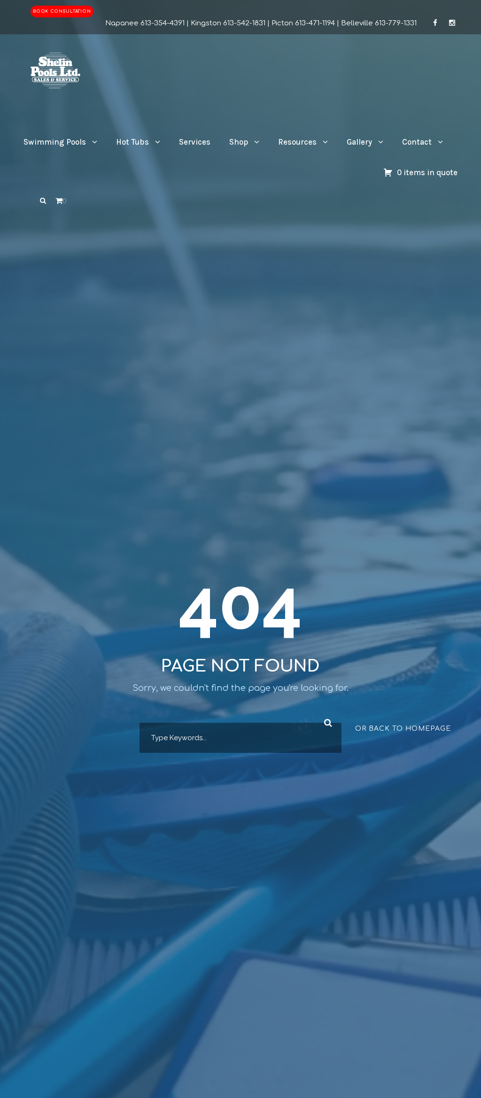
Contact (417, 142)
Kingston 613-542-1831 (228, 23)
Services (194, 142)
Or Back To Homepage (403, 728)
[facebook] (435, 23)
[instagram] (452, 23)
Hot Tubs (132, 142)
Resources (297, 142)
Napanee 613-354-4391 (145, 23)
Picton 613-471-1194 (303, 23)
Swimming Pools (54, 142)
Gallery (359, 142)
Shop (238, 142)
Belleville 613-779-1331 (379, 23)
